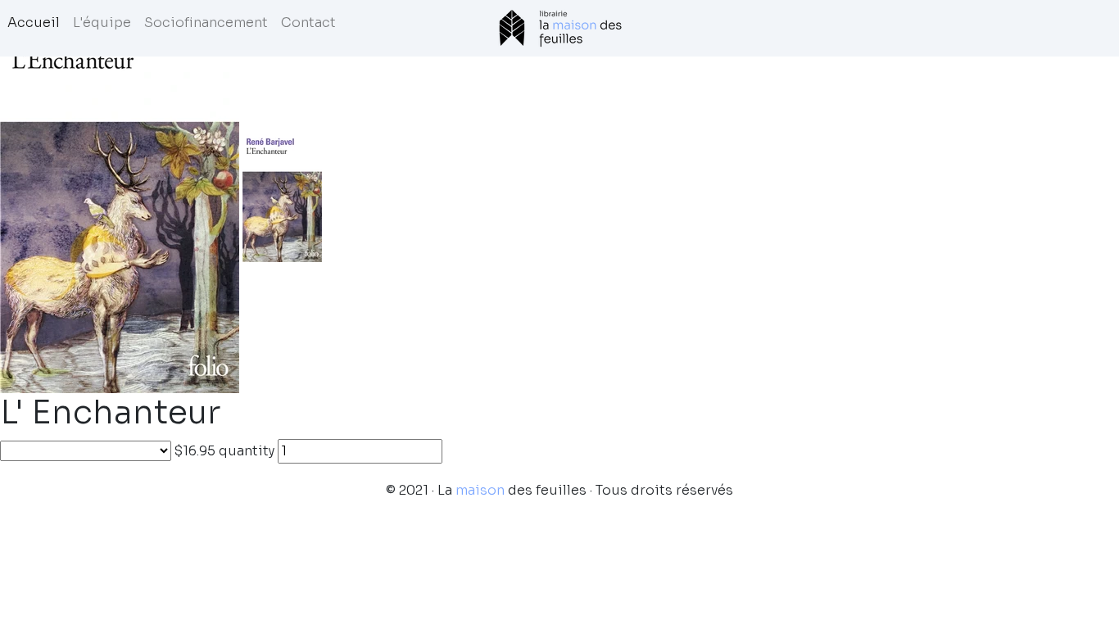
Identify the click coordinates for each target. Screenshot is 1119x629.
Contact (308, 22)
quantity (246, 450)
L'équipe (102, 22)
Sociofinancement (206, 22)
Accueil (33, 22)
